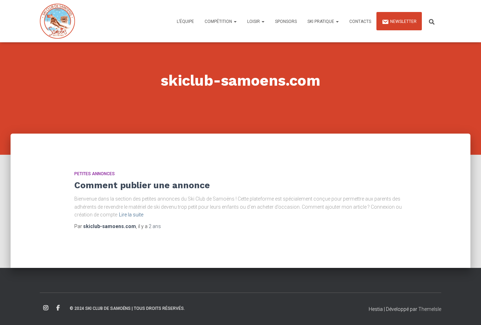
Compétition (219, 21)
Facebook (58, 308)
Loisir (254, 21)
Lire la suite (131, 214)
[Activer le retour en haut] (467, 311)
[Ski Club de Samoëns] (57, 21)
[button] (235, 21)
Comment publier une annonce (142, 185)
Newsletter (403, 21)
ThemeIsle (429, 309)
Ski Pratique (321, 21)
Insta (46, 308)
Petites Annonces (94, 173)
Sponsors (286, 21)
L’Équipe (185, 21)
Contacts (360, 21)
